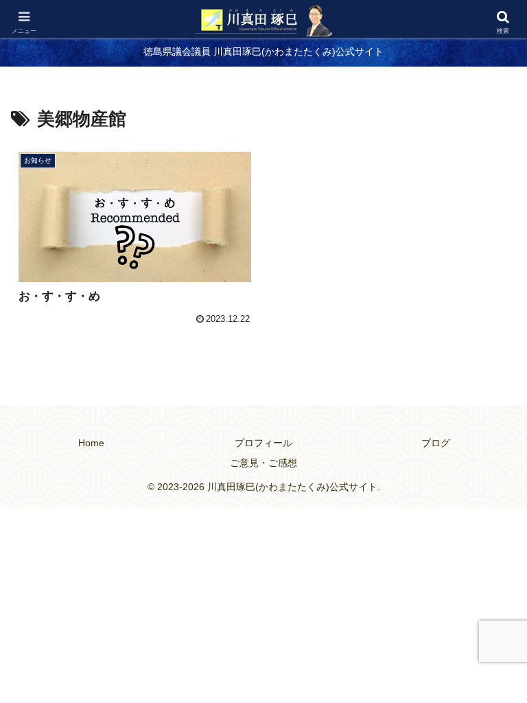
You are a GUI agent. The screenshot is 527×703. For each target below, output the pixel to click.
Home (91, 442)
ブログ (435, 442)
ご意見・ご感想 (263, 462)
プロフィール (263, 442)
